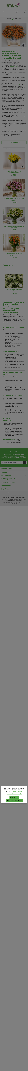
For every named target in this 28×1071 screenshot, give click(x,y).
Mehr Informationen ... (16, 791)
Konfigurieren (14, 797)
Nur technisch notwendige (14, 794)
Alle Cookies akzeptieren (14, 801)
